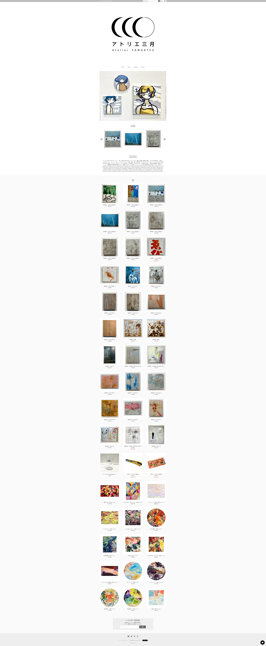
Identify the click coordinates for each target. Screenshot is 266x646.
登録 (142, 627)
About (129, 67)
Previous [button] (101, 139)
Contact (143, 67)
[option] (112, 138)
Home (122, 67)
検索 (159, 1)
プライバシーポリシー (122, 640)
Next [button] (164, 139)
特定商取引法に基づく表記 (134, 640)
